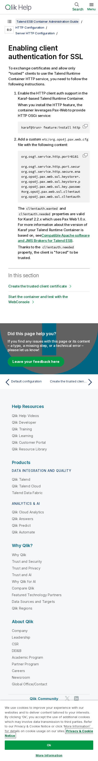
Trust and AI (21, 575)
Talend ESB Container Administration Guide (47, 21)
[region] (49, 730)
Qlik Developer (24, 422)
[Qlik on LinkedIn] (76, 698)
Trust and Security (27, 561)
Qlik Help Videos (25, 416)
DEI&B (16, 651)
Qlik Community (44, 698)
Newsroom (21, 677)
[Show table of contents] (9, 21)
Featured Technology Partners (37, 595)
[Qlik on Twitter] (67, 698)
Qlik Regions (22, 608)
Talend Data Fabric (27, 493)
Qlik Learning (22, 436)
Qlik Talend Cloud (26, 486)
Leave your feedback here (35, 361)
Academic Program (27, 657)
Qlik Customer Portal (29, 442)
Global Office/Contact (29, 684)
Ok (49, 745)
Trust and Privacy (26, 568)
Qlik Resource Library (29, 449)
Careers (18, 671)
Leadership (21, 637)
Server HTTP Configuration (35, 33)
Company (20, 631)
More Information (49, 755)
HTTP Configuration (29, 27)
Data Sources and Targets (33, 601)
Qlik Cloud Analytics (28, 512)
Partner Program (25, 664)
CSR (15, 644)
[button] (85, 126)
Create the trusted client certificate (37, 286)
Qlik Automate (23, 532)
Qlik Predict (21, 525)
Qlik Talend (21, 479)
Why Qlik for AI (24, 581)
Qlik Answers (22, 519)
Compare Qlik (23, 588)
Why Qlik (19, 555)
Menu (91, 9)
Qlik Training (22, 429)
